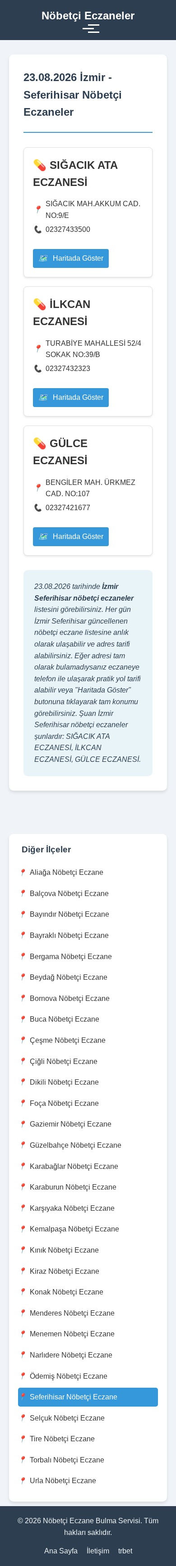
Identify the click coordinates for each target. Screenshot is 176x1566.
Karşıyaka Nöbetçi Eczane (72, 1208)
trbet (125, 1551)
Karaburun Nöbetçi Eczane (73, 1187)
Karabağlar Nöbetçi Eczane (74, 1166)
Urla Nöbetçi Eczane (63, 1481)
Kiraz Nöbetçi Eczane (64, 1271)
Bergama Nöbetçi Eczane (71, 956)
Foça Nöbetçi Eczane (64, 1103)
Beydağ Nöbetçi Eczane (68, 977)
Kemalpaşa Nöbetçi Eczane (74, 1229)
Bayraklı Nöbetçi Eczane (69, 935)
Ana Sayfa (61, 1551)
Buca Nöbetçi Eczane (64, 1019)
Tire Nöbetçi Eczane (62, 1439)
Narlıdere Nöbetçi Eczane (71, 1355)
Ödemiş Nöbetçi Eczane (68, 1376)
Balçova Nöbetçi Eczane (69, 893)
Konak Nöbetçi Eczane (66, 1292)
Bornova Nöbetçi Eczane (70, 998)
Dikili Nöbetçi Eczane (64, 1082)
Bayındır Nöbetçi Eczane (69, 914)
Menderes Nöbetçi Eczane (72, 1313)
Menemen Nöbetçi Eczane (72, 1334)
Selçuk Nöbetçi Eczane (67, 1418)
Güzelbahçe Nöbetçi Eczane (75, 1145)
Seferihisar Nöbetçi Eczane (73, 1397)
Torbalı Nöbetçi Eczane (67, 1460)
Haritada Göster (77, 258)
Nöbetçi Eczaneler (88, 15)
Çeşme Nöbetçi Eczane (68, 1040)
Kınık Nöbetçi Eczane (64, 1250)
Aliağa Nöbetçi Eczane (66, 872)
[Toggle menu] (88, 28)
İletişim (98, 1551)
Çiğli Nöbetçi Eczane (63, 1061)
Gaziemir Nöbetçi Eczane (70, 1124)
